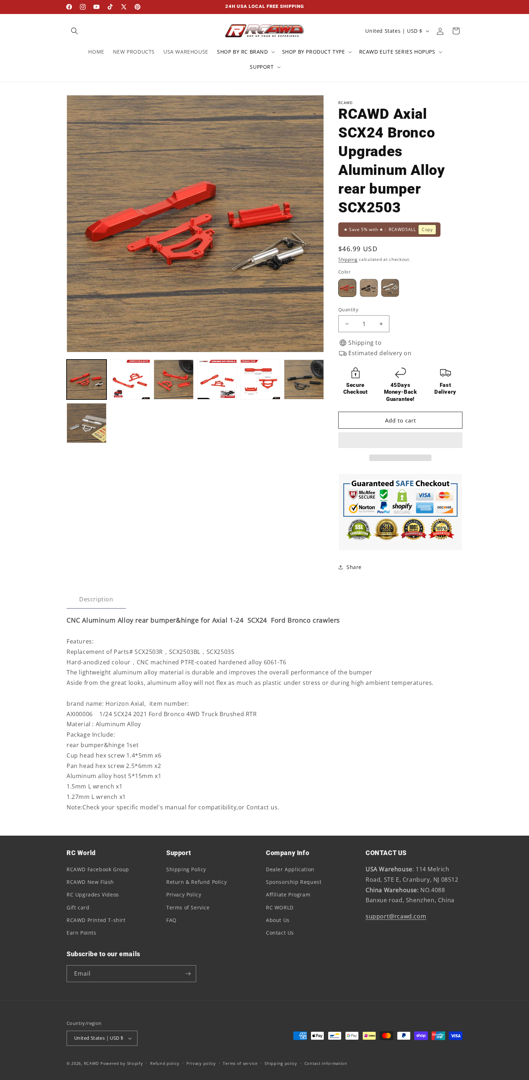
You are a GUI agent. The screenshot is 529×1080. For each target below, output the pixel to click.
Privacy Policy (183, 894)
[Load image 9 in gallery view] (87, 423)
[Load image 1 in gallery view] (87, 379)
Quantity (348, 309)
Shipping (348, 259)
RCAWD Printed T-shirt (96, 920)
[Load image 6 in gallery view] (304, 379)
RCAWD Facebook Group (98, 869)
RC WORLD (280, 907)
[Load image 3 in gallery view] (174, 379)
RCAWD (91, 1063)
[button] (400, 440)
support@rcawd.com (396, 916)
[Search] (74, 31)
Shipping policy (280, 1063)
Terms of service (240, 1063)
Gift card (78, 907)
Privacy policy (201, 1063)
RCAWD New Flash (90, 881)
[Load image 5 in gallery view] (260, 379)
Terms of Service (188, 907)
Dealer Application (290, 869)
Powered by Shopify (121, 1063)
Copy (427, 229)
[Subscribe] (188, 973)
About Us (278, 920)
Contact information (325, 1063)
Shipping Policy (186, 869)
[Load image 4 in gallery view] (217, 379)
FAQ (171, 920)
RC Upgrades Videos (93, 894)
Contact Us (280, 932)
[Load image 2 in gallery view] (130, 379)
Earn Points (81, 932)
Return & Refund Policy (196, 881)
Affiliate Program (288, 894)
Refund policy (164, 1063)
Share (354, 567)
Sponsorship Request (293, 881)
